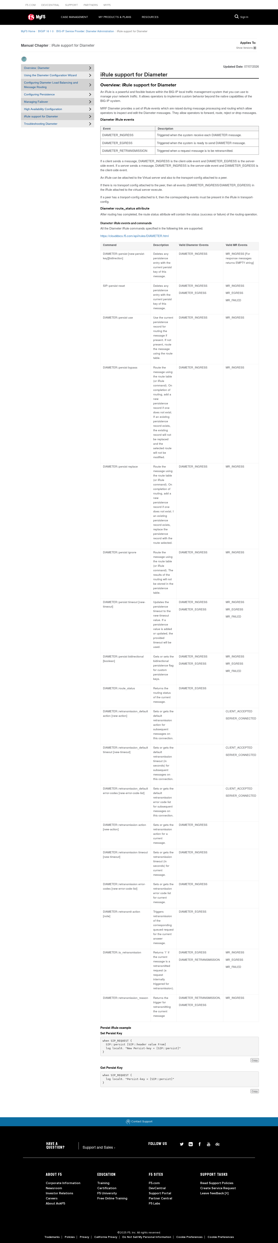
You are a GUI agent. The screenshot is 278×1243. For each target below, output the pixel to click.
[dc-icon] (215, 1144)
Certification (106, 1188)
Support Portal (160, 1193)
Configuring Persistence (39, 94)
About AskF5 (55, 1203)
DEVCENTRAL (50, 5)
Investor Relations (59, 1193)
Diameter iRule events (117, 119)
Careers (52, 1198)
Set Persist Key (111, 1033)
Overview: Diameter (36, 67)
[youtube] (206, 1144)
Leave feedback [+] (214, 1193)
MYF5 (107, 5)
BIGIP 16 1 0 (46, 31)
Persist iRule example (115, 1027)
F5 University (107, 1193)
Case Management (74, 17)
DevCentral (157, 1188)
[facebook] (198, 1144)
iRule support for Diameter (41, 116)
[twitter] (180, 1144)
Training (103, 1183)
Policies (70, 1237)
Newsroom (54, 1188)
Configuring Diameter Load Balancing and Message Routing (51, 85)
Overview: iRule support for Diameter (138, 85)
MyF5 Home (28, 31)
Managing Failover (36, 101)
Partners (91, 5)
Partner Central (160, 1198)
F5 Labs (154, 1203)
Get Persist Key (111, 1067)
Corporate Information (63, 1183)
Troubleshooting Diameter (40, 123)
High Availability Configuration (43, 109)
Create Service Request (218, 1188)
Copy (255, 1060)
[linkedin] (189, 1144)
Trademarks (52, 1237)
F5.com (30, 5)
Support (72, 5)
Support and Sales (99, 1147)
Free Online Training (112, 1198)
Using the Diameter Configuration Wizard (50, 75)
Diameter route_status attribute (124, 208)
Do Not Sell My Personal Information (146, 1237)
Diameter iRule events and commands (126, 223)
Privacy (84, 1237)
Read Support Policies (216, 1183)
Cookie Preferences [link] (189, 1237)
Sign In (244, 17)
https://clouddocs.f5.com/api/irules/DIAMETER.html (134, 236)
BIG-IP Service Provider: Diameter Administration (85, 31)
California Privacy (105, 1237)
